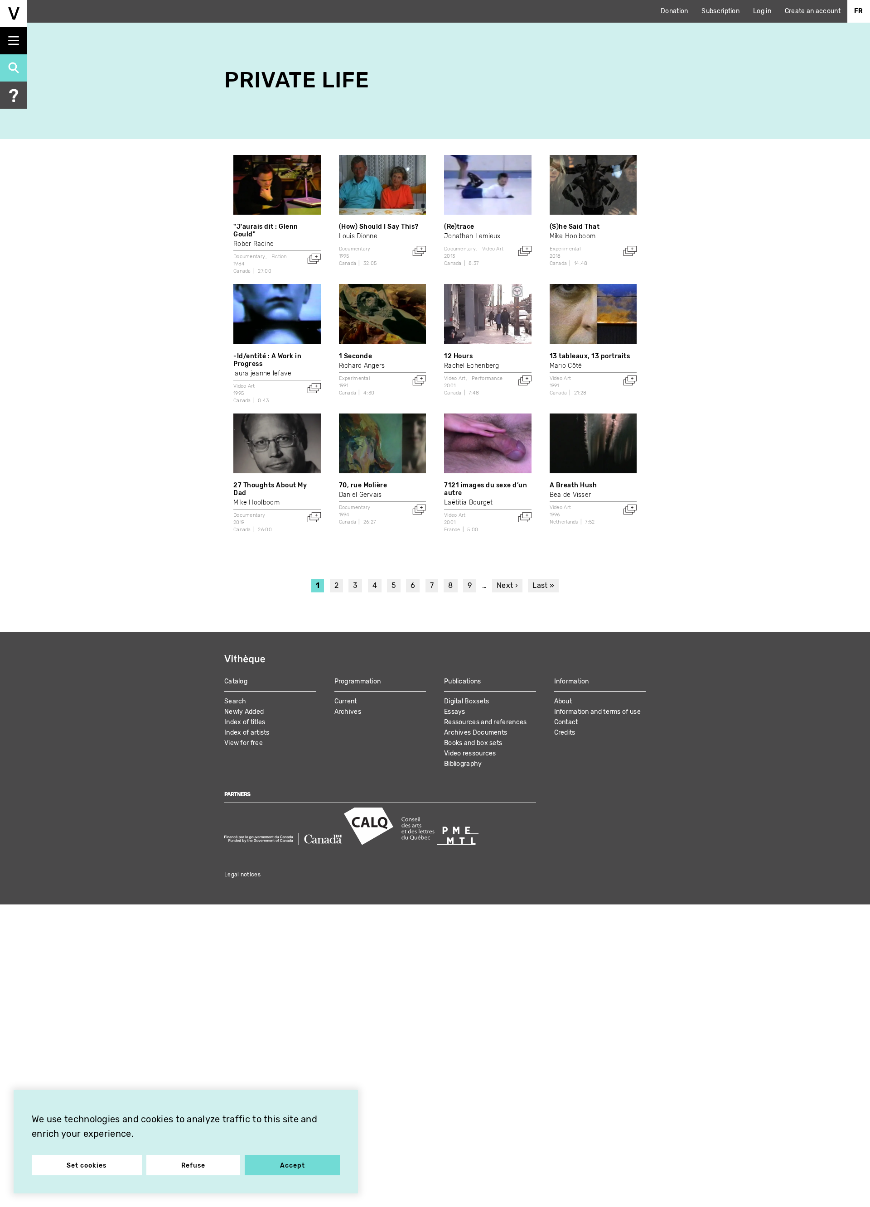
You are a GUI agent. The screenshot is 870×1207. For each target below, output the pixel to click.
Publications (462, 681)
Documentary (249, 257)
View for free (243, 743)
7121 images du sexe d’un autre (485, 489)
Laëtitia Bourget (468, 502)
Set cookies (86, 1165)
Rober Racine (253, 244)
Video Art (493, 249)
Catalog (235, 681)
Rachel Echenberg (471, 366)
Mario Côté (566, 366)
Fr (858, 11)
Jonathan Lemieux (472, 236)
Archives (347, 712)
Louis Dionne (358, 236)
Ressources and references (485, 722)
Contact (566, 722)
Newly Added (244, 712)
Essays (454, 712)
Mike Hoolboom (573, 236)
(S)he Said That (575, 227)
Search (235, 701)
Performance (487, 378)
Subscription (720, 11)
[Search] (13, 68)
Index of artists (247, 732)
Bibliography (463, 764)
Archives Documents (475, 732)
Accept (292, 1165)
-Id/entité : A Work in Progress (267, 360)
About (563, 701)
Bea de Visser (570, 495)
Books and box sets (473, 743)
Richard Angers (362, 366)
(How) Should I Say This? (379, 227)
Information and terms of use (597, 712)
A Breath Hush (573, 485)
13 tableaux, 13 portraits (590, 356)
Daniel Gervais (360, 495)
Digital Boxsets (466, 701)
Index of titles (245, 722)
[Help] (13, 95)
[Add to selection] (314, 258)
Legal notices (242, 874)
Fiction (279, 257)
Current (345, 701)
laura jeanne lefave (262, 373)
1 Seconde (355, 356)
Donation (674, 11)
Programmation (357, 681)
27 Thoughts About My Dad (270, 489)
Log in (762, 11)
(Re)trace (459, 227)
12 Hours (458, 356)
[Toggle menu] (13, 40)
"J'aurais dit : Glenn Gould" (265, 230)
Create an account (813, 11)
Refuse (193, 1165)
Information (571, 681)
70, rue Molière (363, 485)
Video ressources (470, 753)
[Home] (13, 13)
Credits (564, 732)
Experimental (565, 249)
